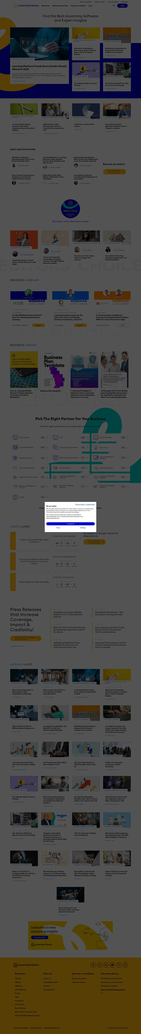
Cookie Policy (90, 504)
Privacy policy (80, 504)
